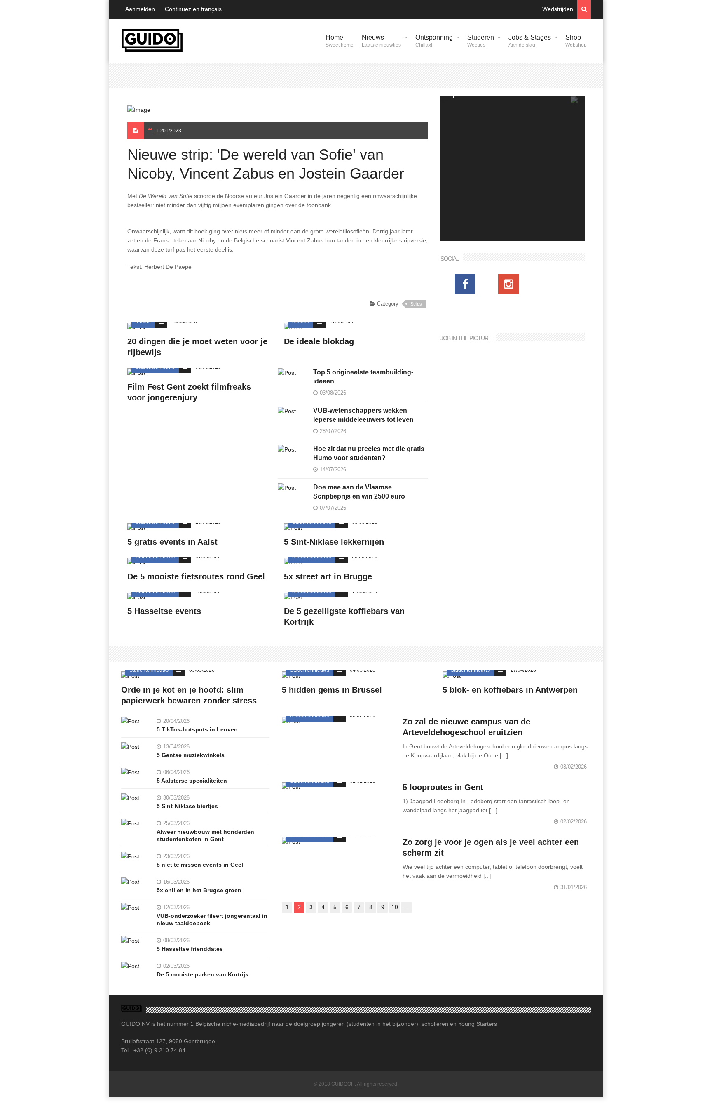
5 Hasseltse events (164, 611)
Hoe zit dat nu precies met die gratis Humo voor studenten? (368, 453)
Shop (576, 41)
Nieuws (381, 41)
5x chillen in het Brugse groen (199, 890)
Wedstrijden (557, 9)
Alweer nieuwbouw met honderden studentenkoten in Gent (205, 835)
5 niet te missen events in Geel (200, 864)
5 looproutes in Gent (443, 787)
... (406, 907)
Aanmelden (140, 9)
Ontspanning (434, 41)
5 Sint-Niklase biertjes (187, 806)
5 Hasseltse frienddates (190, 948)
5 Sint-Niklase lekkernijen (334, 541)
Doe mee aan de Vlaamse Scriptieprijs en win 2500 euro (359, 492)
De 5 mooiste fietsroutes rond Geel (196, 576)
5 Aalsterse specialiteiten (192, 780)
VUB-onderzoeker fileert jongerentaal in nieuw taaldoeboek (212, 920)
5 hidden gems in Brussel (332, 689)
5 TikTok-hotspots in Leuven (197, 729)
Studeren (480, 41)
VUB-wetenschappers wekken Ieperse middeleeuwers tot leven (363, 415)
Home (340, 41)
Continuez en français (193, 9)
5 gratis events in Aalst (172, 541)
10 (394, 907)
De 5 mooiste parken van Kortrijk (202, 974)
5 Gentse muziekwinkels (191, 755)
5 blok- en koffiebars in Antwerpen (510, 689)
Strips (416, 303)
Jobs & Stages (529, 41)
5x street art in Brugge (328, 576)
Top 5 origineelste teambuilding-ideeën (363, 377)
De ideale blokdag (319, 341)
